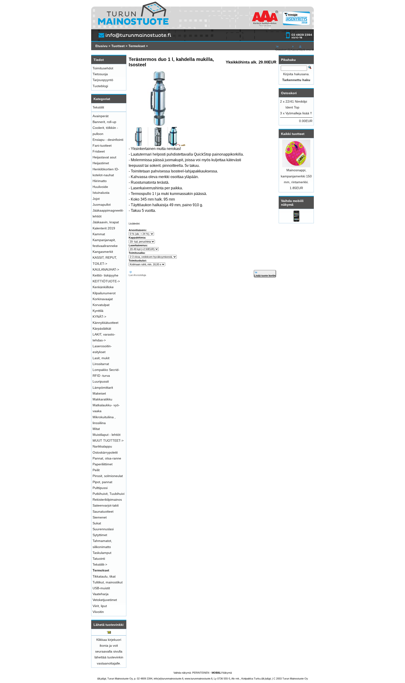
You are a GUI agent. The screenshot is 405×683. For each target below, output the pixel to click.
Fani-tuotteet (102, 145)
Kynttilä (98, 311)
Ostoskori (289, 93)
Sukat (97, 523)
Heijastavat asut (104, 157)
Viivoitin (98, 612)
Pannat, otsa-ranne (107, 458)
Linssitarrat (101, 364)
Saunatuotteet (103, 511)
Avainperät (101, 116)
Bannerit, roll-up (104, 122)
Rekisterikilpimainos (107, 499)
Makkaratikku (102, 399)
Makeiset (99, 393)
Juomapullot (102, 204)
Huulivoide (100, 187)
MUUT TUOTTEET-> (108, 440)
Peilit (96, 470)
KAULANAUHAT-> (106, 269)
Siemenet (100, 517)
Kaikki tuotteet (292, 134)
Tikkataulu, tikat (104, 576)
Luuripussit (101, 381)
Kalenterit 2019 (104, 228)
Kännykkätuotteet (105, 323)
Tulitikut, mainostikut (108, 582)
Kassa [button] (294, 49)
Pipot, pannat (102, 482)
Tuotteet (118, 46)
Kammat (99, 234)
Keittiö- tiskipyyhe (105, 275)
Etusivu (101, 46)
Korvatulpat (101, 305)
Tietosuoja (100, 74)
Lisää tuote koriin (265, 275)
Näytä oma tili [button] (306, 49)
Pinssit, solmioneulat (108, 476)
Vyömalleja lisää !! (298, 113)
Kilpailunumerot (104, 293)
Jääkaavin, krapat (106, 222)
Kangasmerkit (103, 252)
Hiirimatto (100, 181)
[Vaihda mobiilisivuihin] (296, 221)
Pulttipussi (100, 488)
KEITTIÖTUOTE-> (106, 281)
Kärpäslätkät (102, 328)
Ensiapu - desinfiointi (108, 140)
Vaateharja (101, 594)
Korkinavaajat (103, 299)
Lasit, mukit (101, 358)
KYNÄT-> (99, 316)
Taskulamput (102, 553)
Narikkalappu (102, 446)
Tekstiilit (98, 107)
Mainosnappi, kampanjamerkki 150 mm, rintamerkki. (296, 176)
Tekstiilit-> (100, 564)
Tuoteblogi (100, 86)
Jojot (96, 199)
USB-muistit (101, 588)
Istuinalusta (101, 192)
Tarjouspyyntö (103, 80)
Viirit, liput (100, 606)
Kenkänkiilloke (103, 287)
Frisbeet (99, 151)
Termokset (136, 46)
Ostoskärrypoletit (105, 452)
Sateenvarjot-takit (106, 505)
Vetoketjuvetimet (105, 600)
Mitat (96, 429)
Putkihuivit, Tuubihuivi (108, 494)
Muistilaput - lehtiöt (106, 435)
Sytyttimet (100, 535)
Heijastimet (101, 163)
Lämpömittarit (103, 387)
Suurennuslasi (103, 529)
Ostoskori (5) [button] (283, 49)
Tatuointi (99, 558)
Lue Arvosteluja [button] (137, 275)
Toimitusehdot (103, 68)
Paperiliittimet (102, 464)
